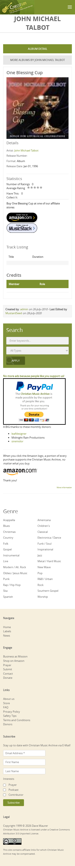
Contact (8, 673)
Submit (7, 669)
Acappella (9, 520)
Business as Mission (15, 656)
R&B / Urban (45, 579)
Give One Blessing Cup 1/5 (28, 187)
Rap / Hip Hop (12, 585)
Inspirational (45, 549)
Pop (40, 573)
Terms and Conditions (16, 720)
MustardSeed (13, 313)
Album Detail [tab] (37, 49)
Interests (8, 779)
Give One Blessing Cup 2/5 (31, 187)
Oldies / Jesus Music (15, 573)
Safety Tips (9, 716)
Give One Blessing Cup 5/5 (41, 187)
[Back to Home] (17, 7)
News (6, 635)
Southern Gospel (48, 591)
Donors (7, 724)
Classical (43, 532)
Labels (7, 631)
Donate (7, 678)
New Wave (44, 567)
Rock (41, 585)
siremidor (17, 441)
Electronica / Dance (49, 537)
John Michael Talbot (26, 150)
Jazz (40, 555)
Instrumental (11, 555)
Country (8, 537)
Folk (5, 543)
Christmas (9, 532)
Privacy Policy (11, 711)
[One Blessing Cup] (37, 108)
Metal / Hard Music (49, 561)
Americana (44, 520)
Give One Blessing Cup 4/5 (38, 187)
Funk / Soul (44, 543)
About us (8, 699)
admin (24, 309)
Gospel (7, 549)
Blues (6, 526)
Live (5, 561)
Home (7, 627)
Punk (6, 579)
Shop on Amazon (13, 661)
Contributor (16, 795)
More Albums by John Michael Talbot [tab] (37, 60)
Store (6, 703)
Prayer (7, 665)
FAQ (5, 707)
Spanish (8, 597)
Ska (5, 591)
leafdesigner (18, 433)
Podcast (14, 790)
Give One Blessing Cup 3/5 (34, 187)
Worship (43, 597)
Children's (44, 526)
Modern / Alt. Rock (14, 567)
